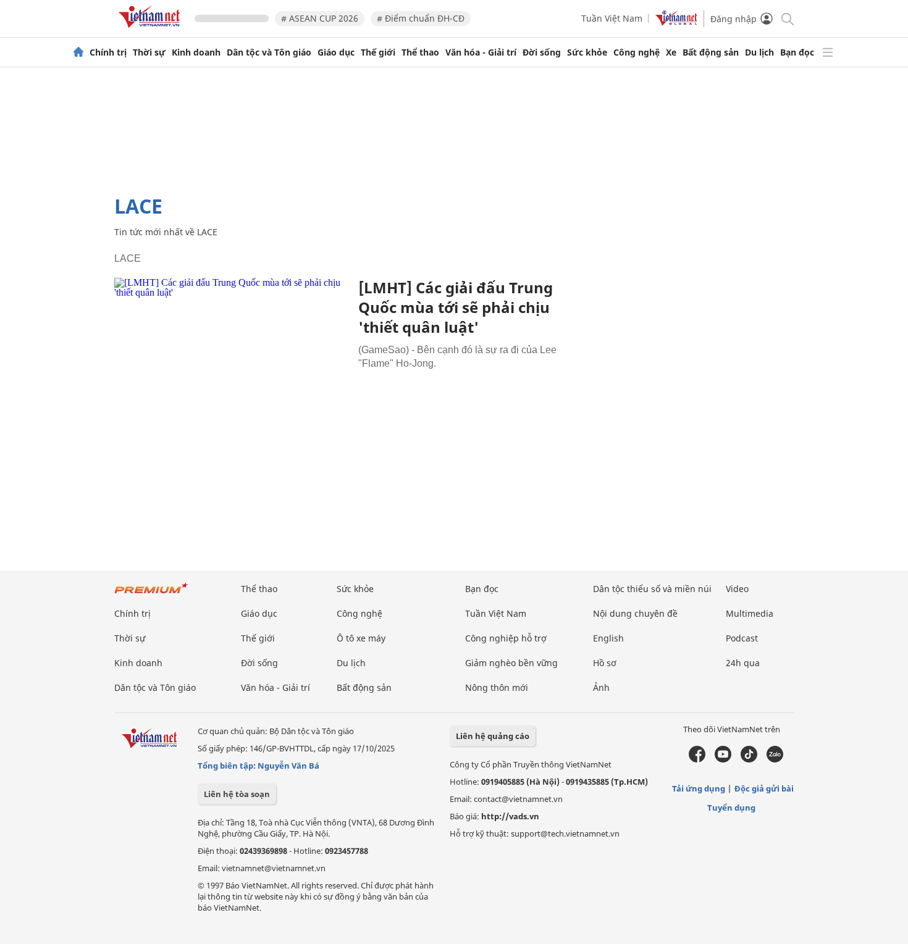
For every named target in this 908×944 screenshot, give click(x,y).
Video (737, 589)
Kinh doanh (196, 52)
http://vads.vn (510, 816)
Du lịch (759, 52)
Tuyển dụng (731, 807)
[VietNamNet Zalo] (775, 759)
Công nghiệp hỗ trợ (506, 638)
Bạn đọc (797, 52)
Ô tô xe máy (361, 638)
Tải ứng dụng (698, 788)
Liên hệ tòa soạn (237, 794)
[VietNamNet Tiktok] (749, 759)
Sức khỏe (587, 52)
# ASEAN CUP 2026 (319, 18)
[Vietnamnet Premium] (151, 594)
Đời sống (542, 52)
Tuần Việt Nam (611, 18)
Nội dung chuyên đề (635, 613)
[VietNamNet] (78, 52)
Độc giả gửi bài (764, 788)
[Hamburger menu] (827, 52)
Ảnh (601, 687)
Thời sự (149, 52)
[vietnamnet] (151, 30)
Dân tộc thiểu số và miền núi (652, 589)
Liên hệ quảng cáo (492, 735)
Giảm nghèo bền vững (511, 663)
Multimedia (749, 613)
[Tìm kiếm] (787, 18)
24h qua (743, 663)
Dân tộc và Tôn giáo (269, 52)
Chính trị (108, 52)
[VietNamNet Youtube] (723, 759)
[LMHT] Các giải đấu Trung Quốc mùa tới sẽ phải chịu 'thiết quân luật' (455, 307)
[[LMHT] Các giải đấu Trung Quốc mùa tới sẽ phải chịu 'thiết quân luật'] (231, 356)
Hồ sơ (604, 663)
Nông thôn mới (496, 687)
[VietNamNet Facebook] (697, 759)
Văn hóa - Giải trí (480, 52)
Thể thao (420, 52)
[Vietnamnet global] (676, 22)
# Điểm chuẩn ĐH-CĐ (421, 18)
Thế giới (378, 52)
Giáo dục (336, 52)
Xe (671, 52)
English (608, 638)
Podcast (742, 638)
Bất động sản (711, 52)
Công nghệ (636, 52)
